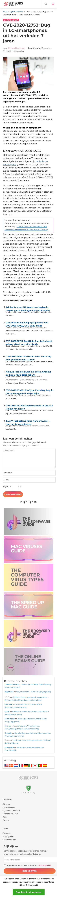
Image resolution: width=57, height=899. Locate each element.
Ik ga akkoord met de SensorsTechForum (28, 865)
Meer (5, 828)
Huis (5, 11)
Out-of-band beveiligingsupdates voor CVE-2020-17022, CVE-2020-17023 (27, 323)
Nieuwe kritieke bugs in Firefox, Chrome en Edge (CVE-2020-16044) (28, 373)
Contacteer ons (9, 839)
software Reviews (10, 813)
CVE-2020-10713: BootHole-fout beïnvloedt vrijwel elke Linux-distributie (29, 342)
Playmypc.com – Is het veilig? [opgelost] (33, 692)
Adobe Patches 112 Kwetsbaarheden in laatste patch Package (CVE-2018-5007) (28, 308)
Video (5, 816)
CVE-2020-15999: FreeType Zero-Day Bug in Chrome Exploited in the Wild (29, 391)
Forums (6, 819)
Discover (7, 799)
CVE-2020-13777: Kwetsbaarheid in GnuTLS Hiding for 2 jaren (29, 406)
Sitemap (6, 804)
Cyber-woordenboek (11, 810)
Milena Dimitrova (16, 48)
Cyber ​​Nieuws (16, 11)
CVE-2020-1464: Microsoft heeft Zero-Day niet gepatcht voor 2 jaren (28, 357)
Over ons (7, 833)
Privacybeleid (32, 885)
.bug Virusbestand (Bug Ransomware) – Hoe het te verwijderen (28, 422)
